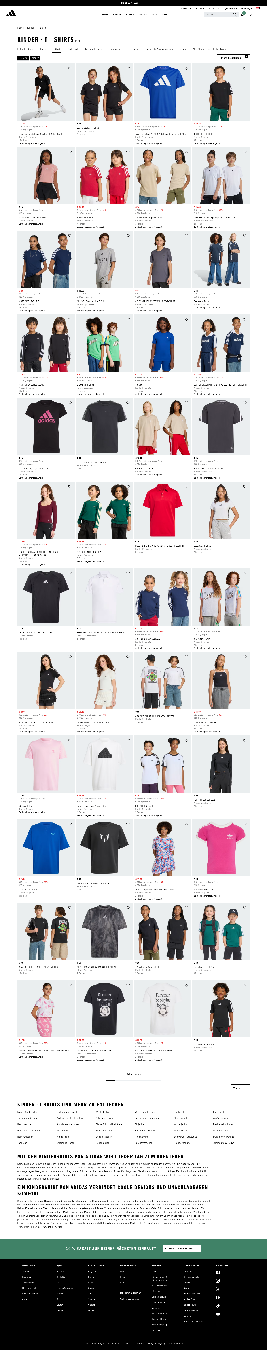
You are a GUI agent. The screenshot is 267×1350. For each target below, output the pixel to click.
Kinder (130, 15)
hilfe (195, 9)
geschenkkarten (231, 9)
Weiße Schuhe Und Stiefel (148, 1112)
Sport (154, 15)
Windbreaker (63, 1137)
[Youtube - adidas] (230, 1314)
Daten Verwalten (113, 1343)
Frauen (117, 15)
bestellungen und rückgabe (211, 9)
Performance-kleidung (147, 1118)
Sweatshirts (62, 1131)
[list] (133, 49)
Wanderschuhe (182, 1131)
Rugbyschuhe (181, 1112)
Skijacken (140, 1124)
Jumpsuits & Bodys (27, 1118)
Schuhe (143, 15)
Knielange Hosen (65, 1143)
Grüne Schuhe (220, 1131)
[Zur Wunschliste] (249, 15)
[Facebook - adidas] (230, 1273)
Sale (164, 15)
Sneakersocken (104, 1137)
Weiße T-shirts (103, 1112)
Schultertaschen (144, 1143)
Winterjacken (181, 1124)
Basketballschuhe (223, 1124)
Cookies (126, 1343)
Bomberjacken (25, 1137)
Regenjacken (103, 1143)
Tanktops (22, 1143)
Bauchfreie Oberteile (28, 1131)
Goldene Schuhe (104, 1131)
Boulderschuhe (182, 1143)
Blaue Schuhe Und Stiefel (109, 1124)
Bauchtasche (24, 1124)
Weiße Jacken (220, 1118)
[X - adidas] (230, 1289)
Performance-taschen (68, 1112)
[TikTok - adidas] (230, 1306)
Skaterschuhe (181, 1118)
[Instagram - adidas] (230, 1281)
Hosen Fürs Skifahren (146, 1131)
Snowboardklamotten (68, 1124)
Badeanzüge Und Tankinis (70, 1118)
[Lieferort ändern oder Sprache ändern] (257, 8)
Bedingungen (160, 1343)
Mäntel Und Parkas (27, 1112)
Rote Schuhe (141, 1137)
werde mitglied (247, 9)
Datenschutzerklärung (142, 1343)
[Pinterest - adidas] (230, 1298)
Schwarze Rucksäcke (185, 1137)
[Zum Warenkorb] (257, 15)
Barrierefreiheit (176, 1343)
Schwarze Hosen (105, 1118)
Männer (104, 15)
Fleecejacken (220, 1112)
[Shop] (11, 13)
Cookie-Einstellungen (94, 1343)
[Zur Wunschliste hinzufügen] (69, 69)
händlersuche (185, 9)
